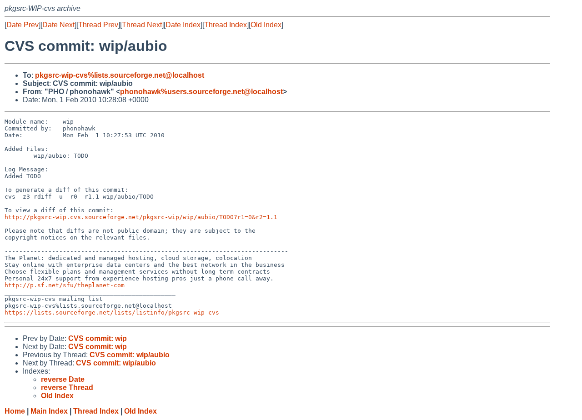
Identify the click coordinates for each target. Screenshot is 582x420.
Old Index (266, 25)
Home (15, 411)
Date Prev (22, 25)
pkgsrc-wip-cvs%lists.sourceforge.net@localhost (119, 75)
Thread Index (225, 25)
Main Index (49, 411)
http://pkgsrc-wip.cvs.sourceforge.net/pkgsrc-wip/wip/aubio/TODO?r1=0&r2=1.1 (141, 217)
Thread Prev (98, 25)
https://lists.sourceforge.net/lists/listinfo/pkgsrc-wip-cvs (112, 312)
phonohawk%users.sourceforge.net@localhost (201, 91)
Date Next (58, 25)
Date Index (183, 25)
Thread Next (142, 25)
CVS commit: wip (97, 338)
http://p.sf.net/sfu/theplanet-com (65, 285)
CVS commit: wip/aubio (130, 355)
